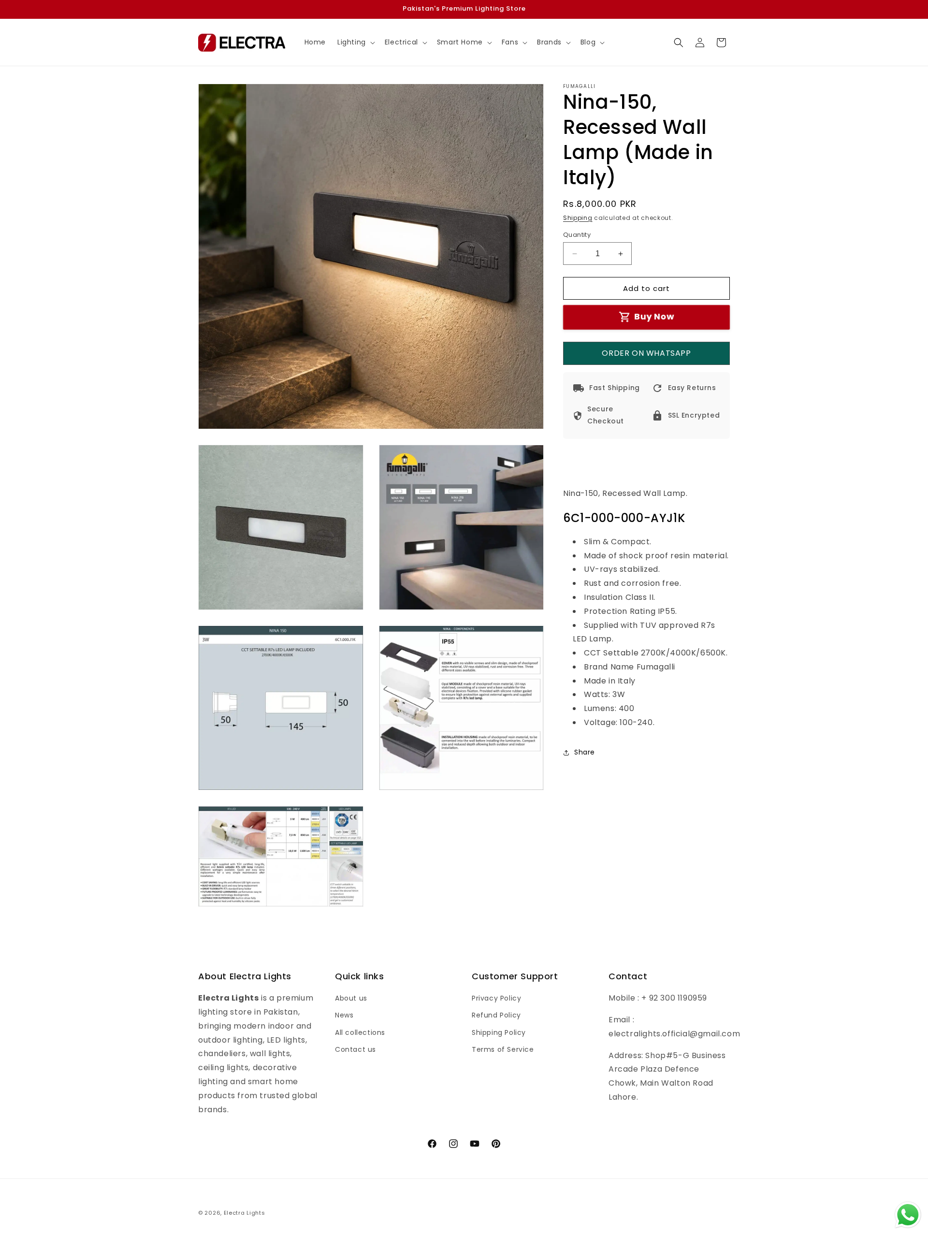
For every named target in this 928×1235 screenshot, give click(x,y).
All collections (360, 1032)
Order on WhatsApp (646, 353)
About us (351, 998)
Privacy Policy (496, 998)
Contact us (355, 1049)
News (344, 1015)
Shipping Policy (499, 1032)
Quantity (577, 234)
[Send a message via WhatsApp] (908, 1215)
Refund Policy (496, 1015)
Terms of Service (503, 1049)
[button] (355, 42)
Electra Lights (244, 1213)
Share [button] (584, 752)
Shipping (578, 218)
